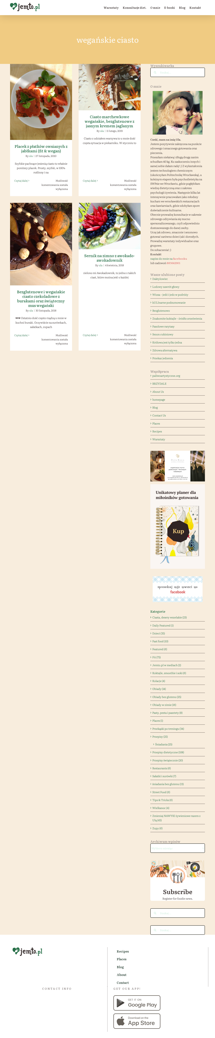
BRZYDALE (159, 383)
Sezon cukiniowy (162, 334)
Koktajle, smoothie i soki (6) (169, 673)
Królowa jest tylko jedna (167, 342)
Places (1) (157, 720)
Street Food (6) (161, 792)
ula (31, 156)
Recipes (157, 431)
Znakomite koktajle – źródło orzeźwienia (177, 318)
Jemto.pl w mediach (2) (166, 665)
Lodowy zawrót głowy (165, 287)
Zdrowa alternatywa (164, 350)
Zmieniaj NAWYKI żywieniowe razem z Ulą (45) (176, 818)
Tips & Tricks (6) (162, 800)
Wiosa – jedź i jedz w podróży (170, 294)
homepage (158, 399)
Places (156, 423)
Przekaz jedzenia (162, 358)
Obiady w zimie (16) (164, 705)
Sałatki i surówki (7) (164, 776)
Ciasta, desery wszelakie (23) (169, 617)
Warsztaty (158, 439)
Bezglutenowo (161, 310)
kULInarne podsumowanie (169, 302)
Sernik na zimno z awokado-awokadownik (109, 221)
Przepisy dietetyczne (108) (168, 752)
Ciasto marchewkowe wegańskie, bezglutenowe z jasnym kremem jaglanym (109, 80)
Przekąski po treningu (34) (168, 729)
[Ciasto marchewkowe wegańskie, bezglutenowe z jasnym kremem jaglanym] (110, 87)
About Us (158, 392)
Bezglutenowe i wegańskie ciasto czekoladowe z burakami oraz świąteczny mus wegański (41, 237)
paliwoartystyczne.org (166, 376)
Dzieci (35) (158, 633)
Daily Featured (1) (163, 625)
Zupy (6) (157, 828)
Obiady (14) (159, 689)
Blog (155, 407)
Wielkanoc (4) (160, 808)
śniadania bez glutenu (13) (168, 784)
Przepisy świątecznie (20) (167, 760)
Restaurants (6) (161, 768)
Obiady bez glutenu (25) (166, 697)
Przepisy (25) (160, 736)
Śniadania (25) (163, 744)
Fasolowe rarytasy (163, 326)
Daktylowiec (160, 279)
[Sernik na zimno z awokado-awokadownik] (110, 226)
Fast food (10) (160, 641)
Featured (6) (159, 649)
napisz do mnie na (168, 258)
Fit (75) (156, 657)
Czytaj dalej (21, 180)
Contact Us (159, 415)
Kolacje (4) (158, 681)
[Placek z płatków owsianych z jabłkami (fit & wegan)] (41, 102)
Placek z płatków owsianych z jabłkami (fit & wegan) (41, 97)
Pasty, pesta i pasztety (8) (167, 713)
